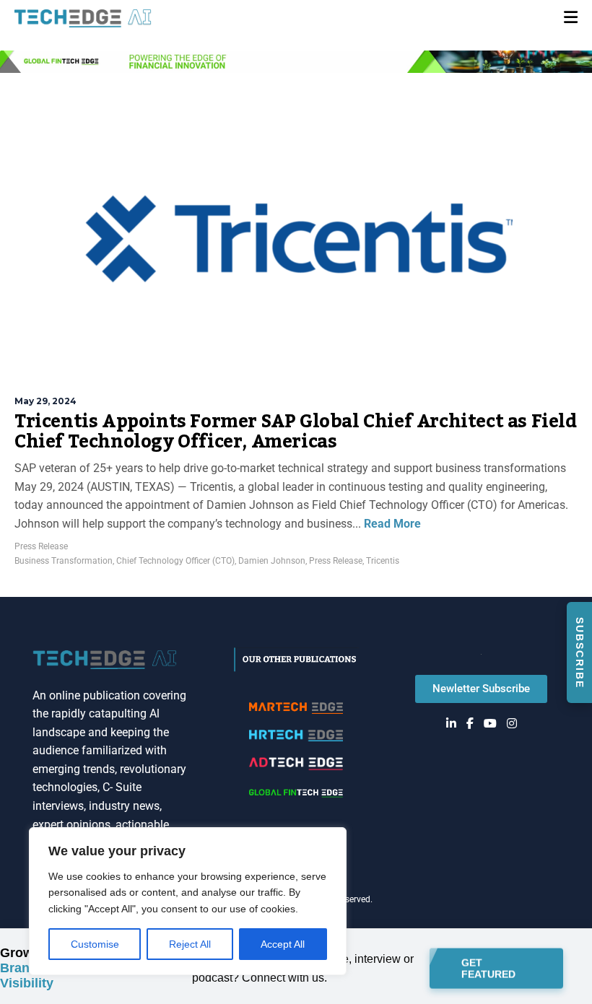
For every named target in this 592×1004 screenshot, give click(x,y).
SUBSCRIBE (580, 653)
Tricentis (382, 561)
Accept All (283, 944)
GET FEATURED (488, 967)
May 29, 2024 (45, 401)
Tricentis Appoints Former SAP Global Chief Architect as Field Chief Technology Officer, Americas (295, 431)
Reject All (190, 944)
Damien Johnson (271, 561)
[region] (188, 901)
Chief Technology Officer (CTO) (175, 561)
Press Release (41, 546)
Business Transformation (63, 561)
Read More (391, 524)
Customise (95, 944)
